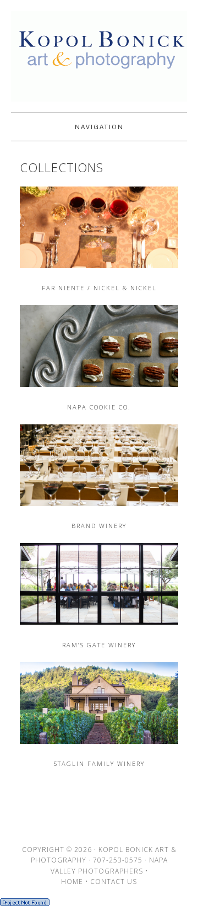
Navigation (99, 127)
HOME (72, 881)
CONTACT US (113, 881)
